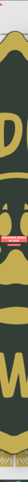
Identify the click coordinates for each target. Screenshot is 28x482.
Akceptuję (18, 481)
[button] (1, 5)
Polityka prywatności (14, 481)
